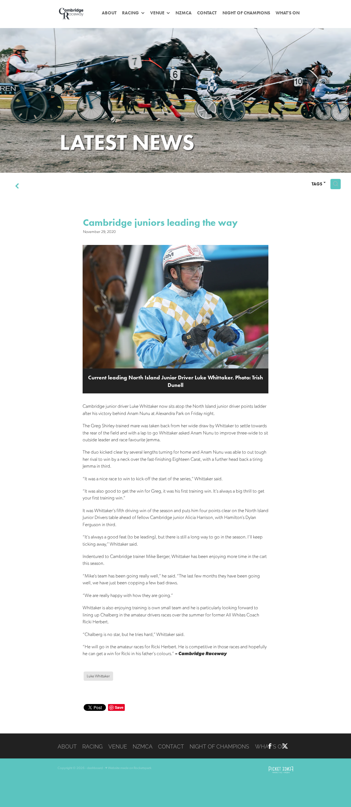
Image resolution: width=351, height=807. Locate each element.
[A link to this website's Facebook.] (270, 746)
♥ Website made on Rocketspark (128, 768)
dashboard (95, 768)
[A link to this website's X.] (285, 746)
